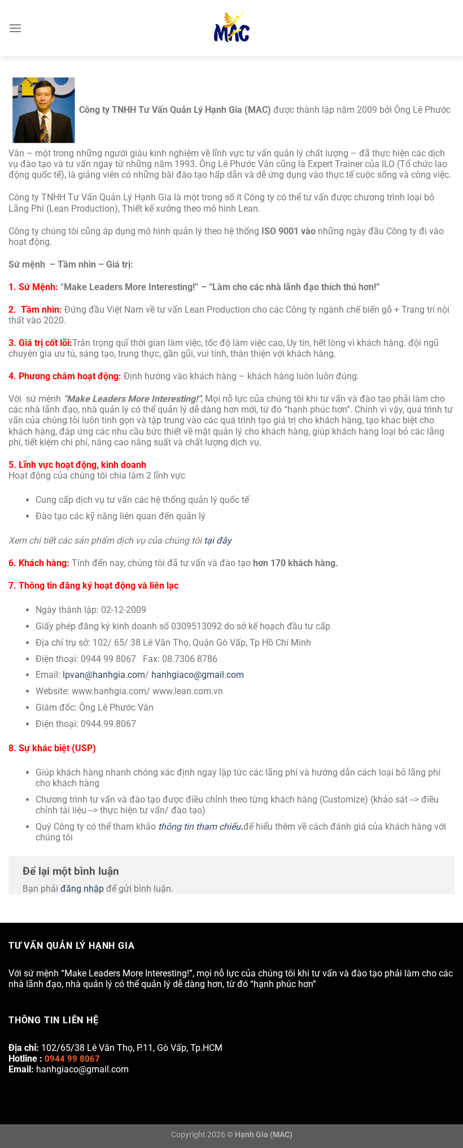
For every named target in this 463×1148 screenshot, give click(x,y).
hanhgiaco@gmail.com (197, 674)
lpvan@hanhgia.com (104, 674)
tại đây (217, 540)
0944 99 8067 (72, 1059)
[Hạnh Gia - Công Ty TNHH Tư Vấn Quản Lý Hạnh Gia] (231, 28)
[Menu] (15, 28)
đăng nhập (82, 888)
